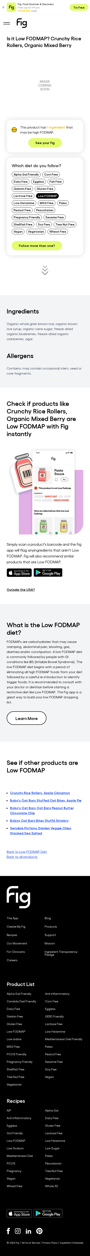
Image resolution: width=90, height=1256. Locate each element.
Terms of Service (30, 1242)
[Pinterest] (39, 1231)
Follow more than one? (37, 246)
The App (12, 918)
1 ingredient (56, 127)
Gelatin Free (22, 188)
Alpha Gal (51, 1110)
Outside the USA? (21, 589)
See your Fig (45, 143)
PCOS (11, 1163)
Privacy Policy (50, 1242)
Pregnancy (14, 1170)
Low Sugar (52, 1148)
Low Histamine (24, 203)
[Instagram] (18, 1231)
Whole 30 (51, 1186)
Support (50, 934)
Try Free (79, 7)
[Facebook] (8, 1231)
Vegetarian (36, 231)
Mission (50, 943)
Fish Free (55, 181)
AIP (9, 1110)
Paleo (63, 203)
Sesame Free (54, 217)
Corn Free (51, 174)
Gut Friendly (15, 1133)
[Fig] (22, 23)
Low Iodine (14, 1039)
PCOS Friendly (16, 1054)
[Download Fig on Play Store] (47, 1213)
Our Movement (17, 943)
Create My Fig (16, 926)
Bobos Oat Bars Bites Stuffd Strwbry (39, 820)
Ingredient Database (71, 1242)
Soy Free (44, 224)
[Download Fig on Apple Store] (19, 1213)
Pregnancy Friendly (27, 217)
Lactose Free (23, 195)
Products (51, 926)
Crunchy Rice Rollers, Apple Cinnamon (40, 793)
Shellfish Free (23, 224)
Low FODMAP (47, 195)
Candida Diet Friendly (21, 1001)
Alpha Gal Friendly (26, 174)
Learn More (26, 718)
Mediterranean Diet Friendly (63, 1039)
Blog (48, 918)
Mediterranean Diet (20, 1155)
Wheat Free (57, 231)
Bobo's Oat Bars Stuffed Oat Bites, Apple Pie (45, 800)
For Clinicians (16, 951)
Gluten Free (45, 188)
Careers (12, 960)
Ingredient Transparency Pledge (61, 953)
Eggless (38, 181)
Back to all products (22, 857)
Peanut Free (22, 210)
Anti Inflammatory (57, 993)
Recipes (12, 934)
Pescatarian (44, 210)
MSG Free (47, 203)
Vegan (18, 231)
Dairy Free (21, 181)
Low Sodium (15, 1148)
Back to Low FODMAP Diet (27, 852)
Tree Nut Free (65, 224)
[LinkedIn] (28, 1231)
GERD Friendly (54, 1016)
